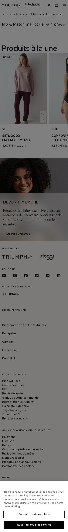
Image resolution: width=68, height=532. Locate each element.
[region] (34, 506)
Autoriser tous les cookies (34, 524)
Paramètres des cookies (34, 514)
